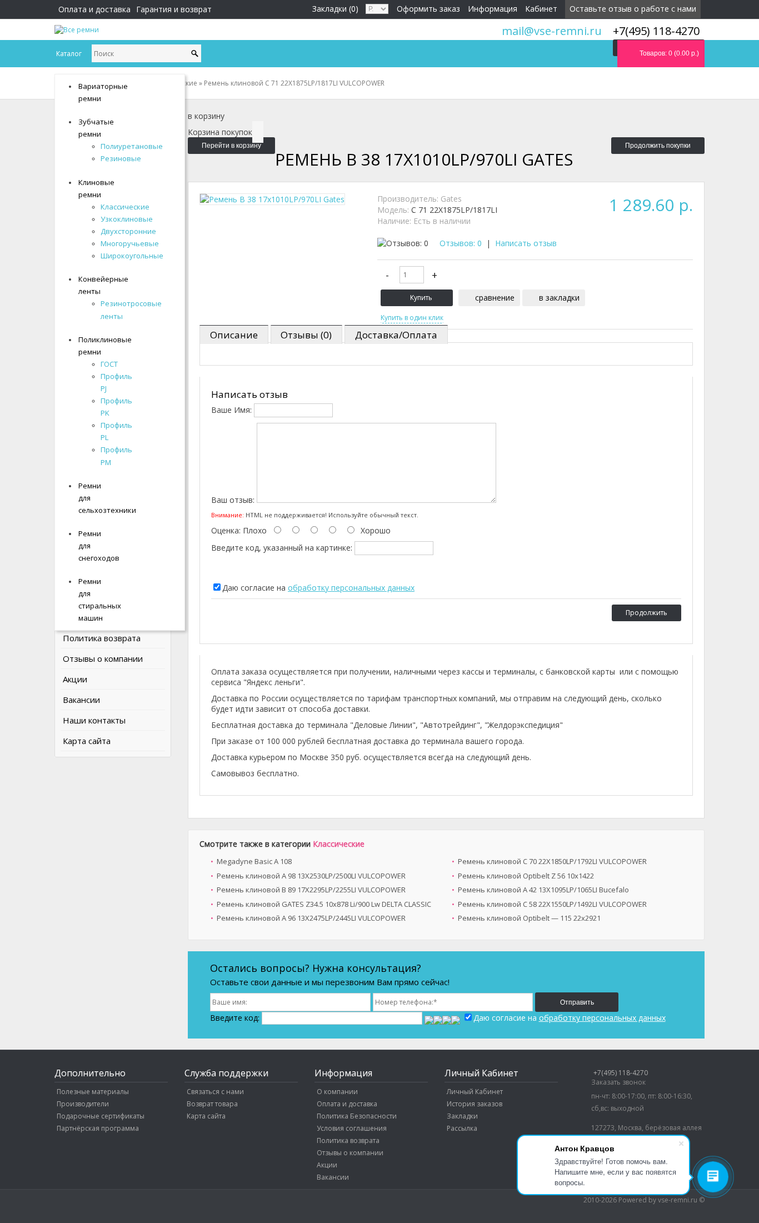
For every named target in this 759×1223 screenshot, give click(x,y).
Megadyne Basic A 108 (254, 861)
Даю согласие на (318, 587)
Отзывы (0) (306, 334)
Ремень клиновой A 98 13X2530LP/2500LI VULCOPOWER (311, 876)
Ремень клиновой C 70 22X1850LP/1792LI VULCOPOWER (552, 861)
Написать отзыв (526, 243)
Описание (234, 334)
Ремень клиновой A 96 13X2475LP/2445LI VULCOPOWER (311, 918)
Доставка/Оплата (396, 334)
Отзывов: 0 (461, 243)
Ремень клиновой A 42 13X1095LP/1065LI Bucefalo (543, 890)
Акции (75, 679)
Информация (492, 8)
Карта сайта (87, 740)
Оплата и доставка (94, 9)
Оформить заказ (428, 8)
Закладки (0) (335, 8)
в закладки (559, 297)
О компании (337, 1091)
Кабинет (541, 8)
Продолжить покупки (658, 145)
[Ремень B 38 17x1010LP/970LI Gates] (272, 199)
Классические (338, 843)
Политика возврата (102, 637)
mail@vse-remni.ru (552, 30)
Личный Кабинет (475, 1091)
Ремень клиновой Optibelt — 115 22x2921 (529, 918)
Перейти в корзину (231, 145)
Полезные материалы (93, 1091)
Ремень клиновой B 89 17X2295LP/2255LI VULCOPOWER (311, 890)
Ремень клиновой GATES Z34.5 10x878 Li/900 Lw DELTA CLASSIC (324, 904)
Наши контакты (94, 720)
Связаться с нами (215, 1091)
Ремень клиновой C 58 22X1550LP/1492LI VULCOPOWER (552, 904)
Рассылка (462, 1128)
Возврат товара (212, 1104)
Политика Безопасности (357, 1116)
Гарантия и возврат (174, 9)
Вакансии (81, 699)
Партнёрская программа (98, 1128)
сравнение (495, 297)
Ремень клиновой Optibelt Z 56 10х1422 (526, 876)
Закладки (462, 1116)
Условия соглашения (352, 1128)
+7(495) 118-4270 (620, 1072)
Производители (83, 1104)
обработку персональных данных (351, 587)
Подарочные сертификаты (100, 1116)
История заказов (474, 1104)
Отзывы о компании (103, 658)
